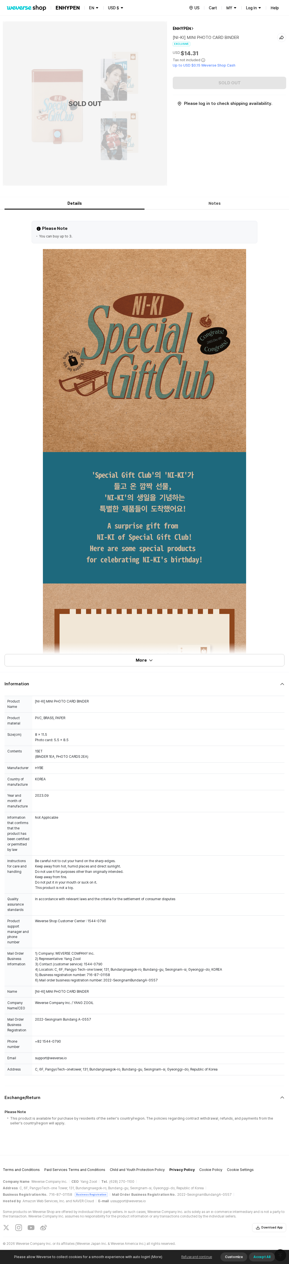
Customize (234, 1257)
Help (275, 8)
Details (74, 203)
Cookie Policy (210, 1170)
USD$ (113, 8)
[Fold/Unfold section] (144, 684)
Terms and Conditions (21, 1170)
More (141, 660)
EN (91, 8)
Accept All (261, 1257)
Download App (272, 1227)
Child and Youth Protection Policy (137, 1170)
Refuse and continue (196, 1257)
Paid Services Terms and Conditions (74, 1170)
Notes (215, 203)
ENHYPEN (182, 28)
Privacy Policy (182, 1170)
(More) (156, 1257)
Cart (213, 8)
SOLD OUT (229, 82)
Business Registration (91, 1194)
